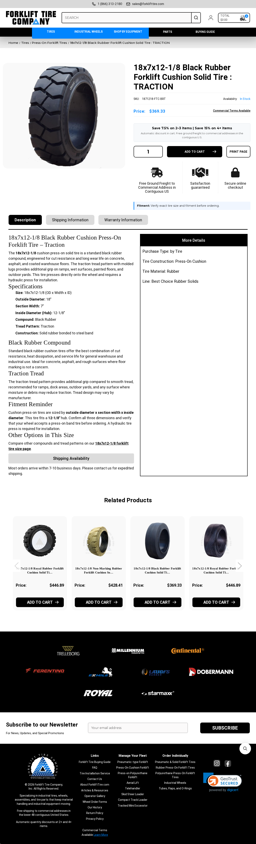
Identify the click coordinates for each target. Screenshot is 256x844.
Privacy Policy (95, 818)
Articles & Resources (94, 790)
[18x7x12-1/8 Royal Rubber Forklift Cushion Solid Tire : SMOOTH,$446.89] (216, 541)
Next (240, 565)
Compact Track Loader (132, 799)
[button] (222, 782)
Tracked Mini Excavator (133, 805)
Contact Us (94, 779)
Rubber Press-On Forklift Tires (175, 767)
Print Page (238, 151)
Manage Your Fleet (133, 756)
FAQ (94, 767)
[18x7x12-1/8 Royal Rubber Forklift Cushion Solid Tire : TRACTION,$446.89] (39, 541)
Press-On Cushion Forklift (132, 767)
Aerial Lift (133, 782)
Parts (167, 31)
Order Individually (175, 756)
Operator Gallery (94, 796)
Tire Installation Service (95, 773)
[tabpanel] (39, 568)
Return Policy (94, 813)
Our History (95, 807)
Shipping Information (70, 220)
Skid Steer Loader (132, 794)
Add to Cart (40, 602)
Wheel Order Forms (95, 801)
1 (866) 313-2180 (110, 4)
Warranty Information (123, 220)
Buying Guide (205, 31)
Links (95, 756)
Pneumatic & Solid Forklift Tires (175, 762)
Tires (51, 31)
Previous (16, 565)
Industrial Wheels (88, 31)
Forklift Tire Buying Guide (95, 762)
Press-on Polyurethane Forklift (132, 775)
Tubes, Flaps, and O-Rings (175, 788)
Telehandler (132, 788)
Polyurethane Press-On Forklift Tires (175, 775)
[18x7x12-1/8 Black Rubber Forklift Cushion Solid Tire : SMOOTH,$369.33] (157, 541)
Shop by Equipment (128, 31)
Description (25, 220)
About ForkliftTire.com (94, 784)
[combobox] (126, 17)
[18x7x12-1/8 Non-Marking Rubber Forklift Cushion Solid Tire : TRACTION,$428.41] (98, 541)
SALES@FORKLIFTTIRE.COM (148, 4)
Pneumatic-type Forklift (132, 762)
